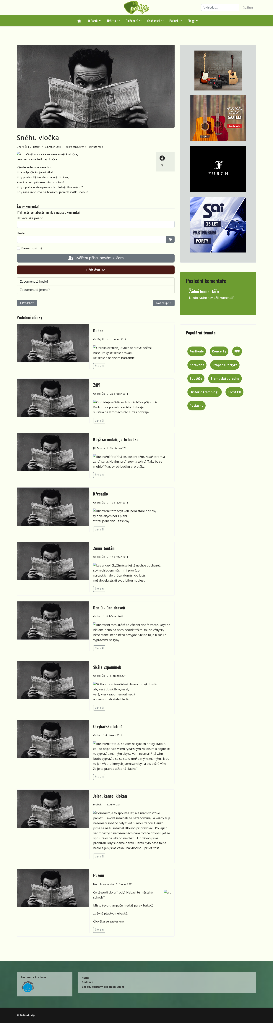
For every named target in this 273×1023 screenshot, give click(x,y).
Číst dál (99, 366)
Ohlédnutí (132, 20)
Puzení (98, 875)
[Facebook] (162, 158)
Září (96, 385)
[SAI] (218, 224)
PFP (237, 351)
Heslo (21, 233)
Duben (98, 331)
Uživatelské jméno (30, 218)
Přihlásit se (95, 269)
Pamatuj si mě (31, 248)
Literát (36, 146)
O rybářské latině (107, 726)
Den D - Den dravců (109, 608)
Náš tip (111, 20)
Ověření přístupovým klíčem (99, 257)
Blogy (191, 20)
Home (86, 977)
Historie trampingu (205, 392)
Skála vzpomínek (107, 667)
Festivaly (197, 351)
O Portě (93, 20)
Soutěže (196, 378)
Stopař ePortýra (224, 365)
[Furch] (218, 169)
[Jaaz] (218, 70)
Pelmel (173, 20)
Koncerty (219, 351)
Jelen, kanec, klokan (110, 796)
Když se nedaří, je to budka (116, 439)
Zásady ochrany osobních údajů (103, 986)
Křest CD (234, 392)
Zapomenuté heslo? (34, 281)
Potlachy (196, 405)
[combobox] (220, 7)
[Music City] (218, 118)
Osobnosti (153, 20)
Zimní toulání (104, 548)
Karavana (197, 365)
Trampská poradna (225, 378)
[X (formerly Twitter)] (162, 165)
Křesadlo (100, 494)
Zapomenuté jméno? (35, 289)
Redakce (87, 982)
